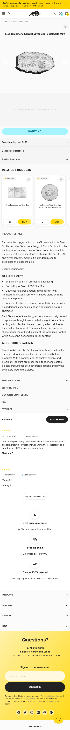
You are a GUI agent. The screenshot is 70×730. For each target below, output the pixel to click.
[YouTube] (44, 712)
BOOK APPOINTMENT (33, 6)
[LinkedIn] (38, 712)
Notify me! (35, 131)
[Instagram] (31, 712)
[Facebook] (18, 712)
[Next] (65, 62)
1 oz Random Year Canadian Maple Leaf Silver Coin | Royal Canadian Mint (50, 206)
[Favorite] (65, 26)
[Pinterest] (51, 712)
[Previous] (5, 62)
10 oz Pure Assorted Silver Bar (17, 205)
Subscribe (35, 687)
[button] (35, 142)
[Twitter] (25, 712)
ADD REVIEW (57, 419)
